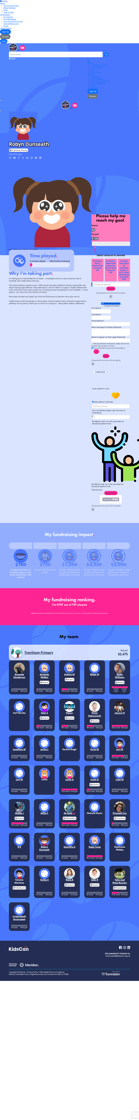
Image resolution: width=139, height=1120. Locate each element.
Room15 (95, 784)
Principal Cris (120, 813)
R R (19, 846)
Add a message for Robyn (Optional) (106, 327)
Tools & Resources (11, 23)
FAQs (5, 10)
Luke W (120, 779)
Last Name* (96, 314)
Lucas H (94, 779)
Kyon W (94, 749)
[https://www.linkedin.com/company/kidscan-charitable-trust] (128, 947)
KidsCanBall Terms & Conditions (52, 972)
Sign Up (5, 31)
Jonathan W (19, 749)
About (2, 3)
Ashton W (69, 674)
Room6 (71, 718)
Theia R (69, 879)
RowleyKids (121, 888)
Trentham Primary (19, 150)
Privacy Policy (32, 972)
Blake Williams (119, 676)
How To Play (8, 12)
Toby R (94, 879)
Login (3, 41)
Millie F (44, 813)
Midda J (19, 813)
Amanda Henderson (19, 676)
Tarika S (44, 879)
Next (106, 356)
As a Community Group (13, 21)
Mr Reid (69, 813)
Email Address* (97, 321)
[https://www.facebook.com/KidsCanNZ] (120, 947)
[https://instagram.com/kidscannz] (124, 947)
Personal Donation (111, 303)
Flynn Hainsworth (94, 714)
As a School (8, 17)
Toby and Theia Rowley (119, 881)
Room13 (70, 885)
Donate (5, 36)
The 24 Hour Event (11, 5)
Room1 (96, 885)
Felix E (44, 712)
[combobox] (111, 406)
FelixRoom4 (20, 888)
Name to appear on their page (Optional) (108, 337)
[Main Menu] (1, 100)
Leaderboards (6, 28)
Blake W (94, 674)
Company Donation (111, 306)
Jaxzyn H (120, 712)
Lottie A (69, 779)
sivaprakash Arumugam (19, 918)
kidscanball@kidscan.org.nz (118, 956)
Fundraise (91, 74)
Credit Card (100, 372)
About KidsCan (9, 8)
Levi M (119, 749)
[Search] (106, 54)
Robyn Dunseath (44, 848)
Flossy (69, 712)
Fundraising (5, 14)
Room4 (121, 682)
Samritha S (69, 846)
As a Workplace (9, 19)
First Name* (96, 308)
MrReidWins (71, 818)
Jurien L (44, 749)
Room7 (46, 682)
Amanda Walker (44, 676)
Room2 (96, 721)
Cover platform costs (101, 389)
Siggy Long (95, 846)
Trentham (121, 818)
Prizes (5, 26)
